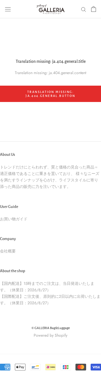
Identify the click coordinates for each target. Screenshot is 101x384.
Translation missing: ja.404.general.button (50, 93)
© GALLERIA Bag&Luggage (50, 328)
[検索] (83, 9)
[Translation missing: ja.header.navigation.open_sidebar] (8, 9)
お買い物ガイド (13, 219)
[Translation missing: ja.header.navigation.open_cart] (93, 9)
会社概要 (8, 251)
